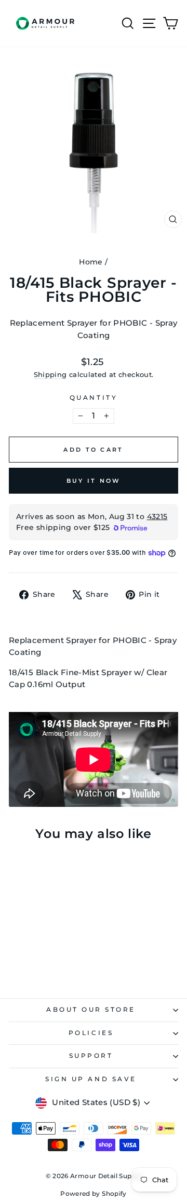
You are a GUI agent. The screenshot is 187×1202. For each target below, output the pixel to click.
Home (90, 262)
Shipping (50, 375)
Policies (91, 1033)
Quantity (93, 397)
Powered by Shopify (93, 1193)
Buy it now (93, 480)
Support (91, 1055)
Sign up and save (91, 1079)
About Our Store (91, 1009)
